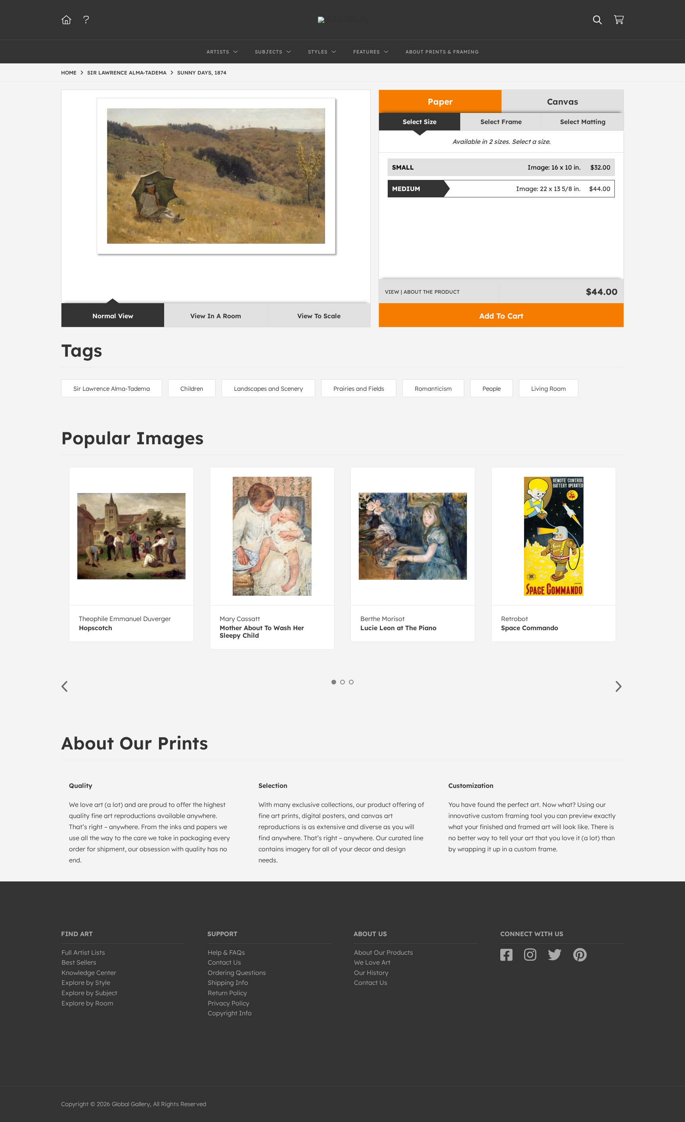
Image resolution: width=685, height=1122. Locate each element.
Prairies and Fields (358, 388)
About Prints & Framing (442, 52)
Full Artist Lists (83, 952)
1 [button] (333, 682)
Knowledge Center (88, 973)
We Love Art (372, 962)
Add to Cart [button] (501, 316)
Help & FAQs (226, 952)
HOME (69, 72)
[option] (131, 554)
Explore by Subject (89, 993)
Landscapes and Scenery (268, 388)
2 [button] (342, 682)
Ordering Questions (237, 973)
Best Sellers (78, 962)
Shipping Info (228, 982)
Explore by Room (87, 1003)
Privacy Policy (228, 1003)
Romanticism (433, 388)
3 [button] (351, 682)
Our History (371, 973)
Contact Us (224, 962)
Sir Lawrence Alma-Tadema (111, 388)
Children (191, 388)
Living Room (548, 388)
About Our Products (383, 952)
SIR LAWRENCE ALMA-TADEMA (126, 72)
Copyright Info (230, 1013)
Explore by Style (85, 982)
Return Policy (227, 993)
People (491, 388)
